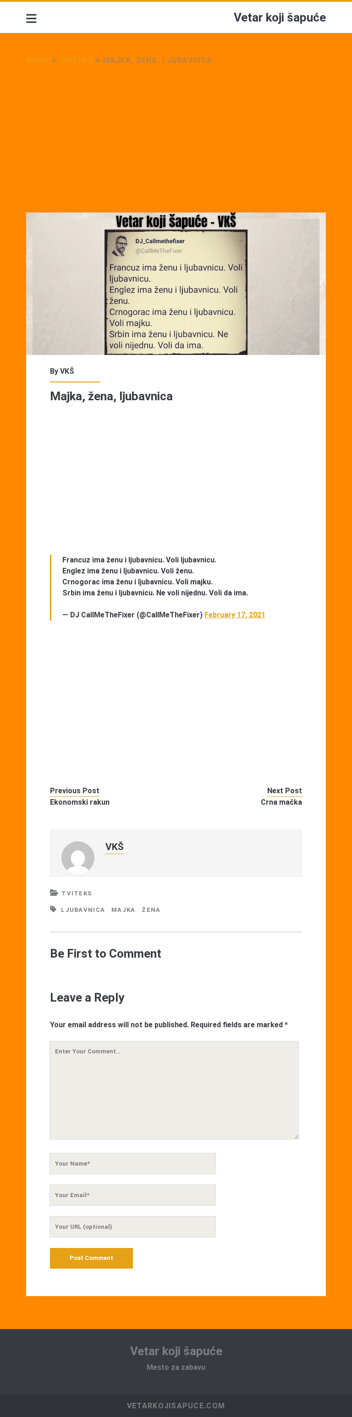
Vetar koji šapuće (280, 17)
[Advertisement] (176, 145)
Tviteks (76, 60)
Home (38, 60)
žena (151, 909)
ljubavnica (83, 909)
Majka (123, 909)
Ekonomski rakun (80, 802)
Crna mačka (281, 802)
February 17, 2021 (234, 614)
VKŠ (67, 371)
